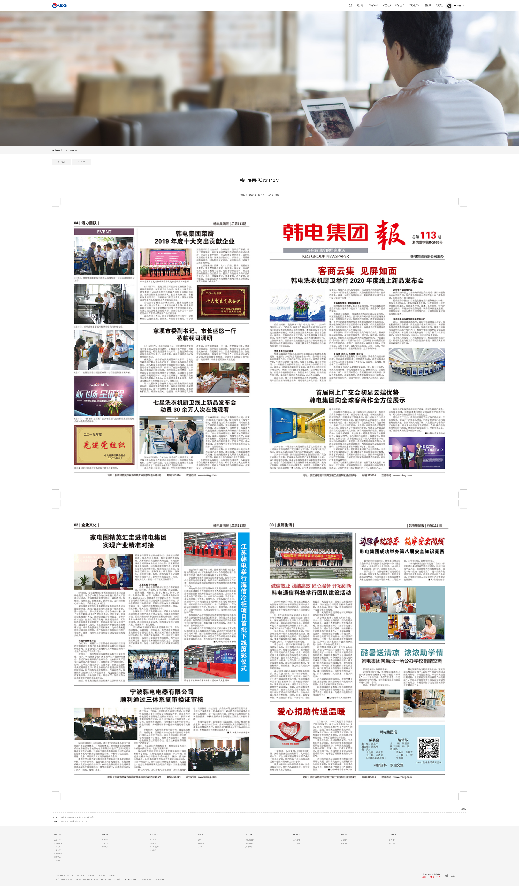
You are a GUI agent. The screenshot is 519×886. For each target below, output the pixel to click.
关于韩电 (80, 875)
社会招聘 (392, 843)
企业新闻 (61, 162)
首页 (67, 150)
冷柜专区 (57, 846)
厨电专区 (57, 857)
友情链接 (101, 875)
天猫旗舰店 (249, 840)
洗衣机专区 (58, 843)
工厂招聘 (392, 840)
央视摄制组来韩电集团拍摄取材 (74, 821)
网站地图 (59, 875)
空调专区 (57, 850)
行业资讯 (81, 162)
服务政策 (153, 843)
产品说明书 (58, 860)
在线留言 (344, 840)
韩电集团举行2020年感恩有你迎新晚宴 (77, 817)
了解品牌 (105, 840)
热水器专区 (58, 853)
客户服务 (153, 840)
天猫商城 (296, 843)
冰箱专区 (57, 840)
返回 (463, 808)
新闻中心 (75, 150)
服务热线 (153, 850)
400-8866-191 (458, 5)
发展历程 (105, 846)
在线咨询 (91, 875)
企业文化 (105, 843)
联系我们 (59, 5)
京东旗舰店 (249, 843)
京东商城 (296, 840)
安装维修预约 (154, 846)
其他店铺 (248, 846)
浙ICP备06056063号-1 (132, 879)
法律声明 (70, 875)
